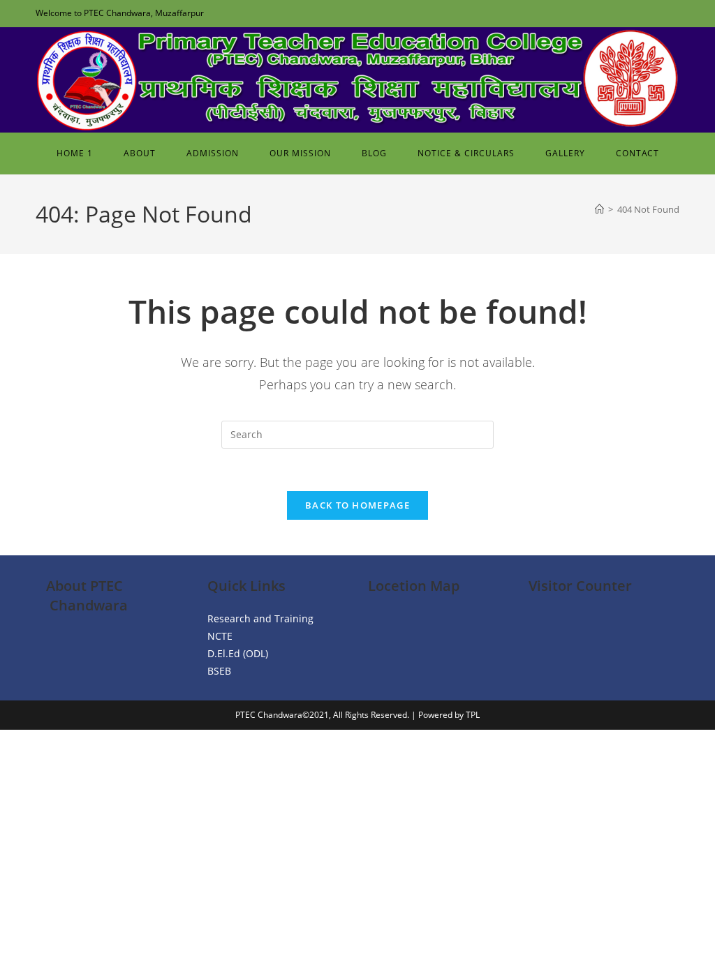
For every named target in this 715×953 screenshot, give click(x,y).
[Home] (599, 209)
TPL (473, 715)
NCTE (220, 636)
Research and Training (260, 618)
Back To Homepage (357, 505)
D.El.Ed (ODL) (237, 653)
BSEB (219, 670)
